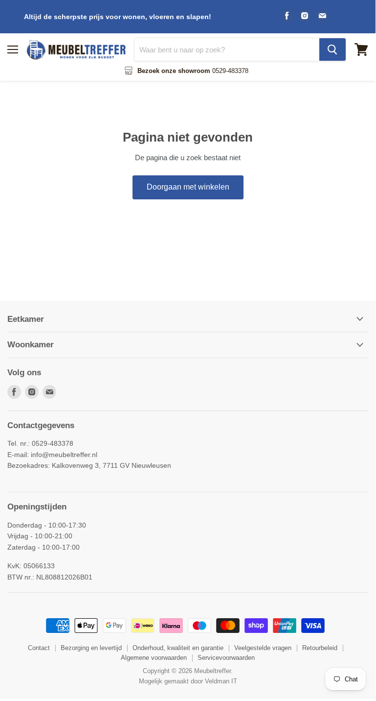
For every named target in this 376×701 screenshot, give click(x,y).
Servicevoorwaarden (226, 657)
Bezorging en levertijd (91, 648)
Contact (39, 648)
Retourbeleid (319, 648)
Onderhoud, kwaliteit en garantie (178, 648)
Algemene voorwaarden (154, 657)
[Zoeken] (332, 49)
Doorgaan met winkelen (188, 187)
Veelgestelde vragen (262, 648)
